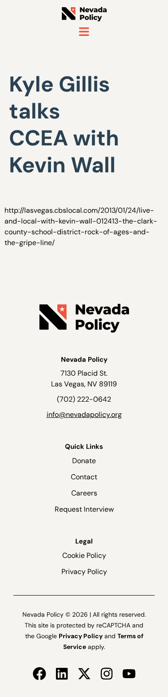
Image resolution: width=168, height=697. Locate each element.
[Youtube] (129, 673)
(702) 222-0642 (84, 399)
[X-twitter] (84, 673)
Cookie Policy (84, 555)
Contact (84, 477)
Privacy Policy (84, 571)
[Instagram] (106, 673)
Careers (84, 493)
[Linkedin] (62, 673)
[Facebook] (39, 673)
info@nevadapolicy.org (84, 414)
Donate (84, 460)
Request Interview (84, 509)
